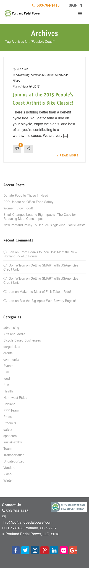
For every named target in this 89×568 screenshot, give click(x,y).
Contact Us (11, 504)
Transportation (13, 455)
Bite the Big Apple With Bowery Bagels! (48, 300)
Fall (6, 372)
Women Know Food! (18, 208)
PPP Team (11, 410)
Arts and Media (14, 334)
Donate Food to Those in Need (25, 195)
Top (85, 564)
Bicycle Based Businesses (22, 340)
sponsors (10, 436)
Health (49, 75)
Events (8, 366)
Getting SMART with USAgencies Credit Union (40, 267)
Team (7, 448)
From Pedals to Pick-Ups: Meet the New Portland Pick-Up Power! (40, 254)
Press (7, 417)
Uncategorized (13, 461)
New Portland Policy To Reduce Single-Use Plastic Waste (44, 225)
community (37, 75)
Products (9, 423)
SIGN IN (75, 5)
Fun (6, 385)
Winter (8, 480)
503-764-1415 (47, 5)
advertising (22, 75)
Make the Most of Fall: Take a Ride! (45, 291)
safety (7, 429)
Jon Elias (22, 69)
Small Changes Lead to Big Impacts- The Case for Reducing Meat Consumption (39, 216)
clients (8, 353)
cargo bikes (11, 346)
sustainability (12, 442)
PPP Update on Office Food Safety (28, 202)
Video (7, 474)
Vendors (9, 467)
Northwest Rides (15, 397)
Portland (9, 404)
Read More (69, 155)
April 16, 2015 (30, 86)
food (6, 378)
